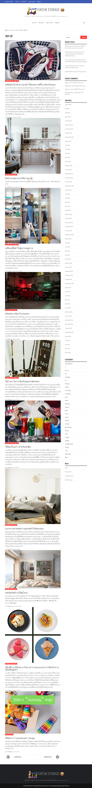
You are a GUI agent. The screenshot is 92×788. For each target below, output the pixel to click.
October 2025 (68, 133)
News (66, 410)
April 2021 (67, 348)
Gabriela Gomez (69, 92)
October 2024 (68, 182)
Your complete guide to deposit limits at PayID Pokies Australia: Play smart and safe (76, 60)
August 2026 (68, 104)
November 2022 (69, 275)
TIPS (17, 81)
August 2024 (68, 190)
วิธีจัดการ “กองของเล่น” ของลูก (20, 738)
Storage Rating (69, 444)
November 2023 (69, 226)
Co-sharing (67, 394)
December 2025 (69, 125)
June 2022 (67, 295)
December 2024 (69, 174)
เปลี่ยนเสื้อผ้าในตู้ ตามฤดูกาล (19, 248)
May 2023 (67, 251)
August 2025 (68, 141)
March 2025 (68, 161)
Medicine (67, 404)
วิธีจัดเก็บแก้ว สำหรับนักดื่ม (18, 446)
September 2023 (69, 234)
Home (7, 174)
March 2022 (68, 308)
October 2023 (68, 230)
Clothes (7, 244)
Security (67, 424)
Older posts (17, 757)
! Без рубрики (68, 363)
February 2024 (68, 214)
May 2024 (67, 202)
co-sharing (67, 390)
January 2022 (68, 316)
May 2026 (67, 108)
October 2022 (68, 279)
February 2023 (68, 263)
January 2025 (68, 169)
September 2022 (69, 283)
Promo (66, 414)
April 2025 (67, 157)
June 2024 (67, 198)
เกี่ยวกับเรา (24, 1)
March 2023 (68, 259)
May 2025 (67, 153)
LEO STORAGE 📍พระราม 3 (77, 82)
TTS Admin (9, 117)
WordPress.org (68, 480)
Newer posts (48, 757)
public (66, 417)
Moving (67, 407)
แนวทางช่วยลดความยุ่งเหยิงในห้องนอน (24, 528)
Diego (66, 82)
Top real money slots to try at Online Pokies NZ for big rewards (74, 66)
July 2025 (67, 145)
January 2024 (68, 218)
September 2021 (69, 332)
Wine (66, 457)
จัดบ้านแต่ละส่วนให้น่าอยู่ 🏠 (19, 178)
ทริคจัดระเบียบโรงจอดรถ (17, 313)
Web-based (68, 454)
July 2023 (67, 243)
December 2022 (69, 271)
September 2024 (69, 186)
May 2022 (67, 300)
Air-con (67, 370)
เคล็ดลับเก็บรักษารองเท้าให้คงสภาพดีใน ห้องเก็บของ (30, 84)
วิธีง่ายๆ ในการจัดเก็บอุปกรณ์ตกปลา (22, 381)
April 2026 (67, 112)
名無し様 (67, 86)
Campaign (67, 377)
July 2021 (67, 340)
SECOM (67, 420)
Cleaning (8, 81)
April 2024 (67, 206)
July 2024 (67, 194)
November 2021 (69, 324)
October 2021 (68, 328)
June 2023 (67, 247)
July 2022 (67, 291)
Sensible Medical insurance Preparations (75, 71)
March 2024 (68, 210)
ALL (66, 373)
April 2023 (67, 255)
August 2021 (68, 336)
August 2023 (68, 239)
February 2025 (68, 165)
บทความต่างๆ (31, 1)
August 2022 (68, 287)
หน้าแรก (17, 1)
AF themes (66, 785)
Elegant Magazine (57, 785)
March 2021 (68, 352)
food (66, 397)
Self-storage (68, 427)
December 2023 (69, 222)
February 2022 (68, 312)
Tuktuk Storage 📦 (51, 9)
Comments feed (69, 476)
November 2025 (69, 129)
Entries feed (68, 472)
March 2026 (68, 117)
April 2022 (67, 304)
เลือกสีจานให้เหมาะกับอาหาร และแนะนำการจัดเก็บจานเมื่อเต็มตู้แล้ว (32, 668)
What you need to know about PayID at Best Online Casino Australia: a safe (75, 47)
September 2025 (69, 137)
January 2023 (68, 267)
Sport (66, 434)
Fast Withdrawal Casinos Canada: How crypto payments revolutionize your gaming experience (74, 53)
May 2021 (67, 344)
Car (66, 380)
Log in (66, 468)
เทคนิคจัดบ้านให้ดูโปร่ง (16, 592)
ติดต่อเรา (39, 1)
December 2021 (69, 320)
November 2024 (69, 178)
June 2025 (67, 149)
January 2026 (68, 121)
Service (67, 430)
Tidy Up (13, 81)
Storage (7, 377)
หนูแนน (67, 89)
